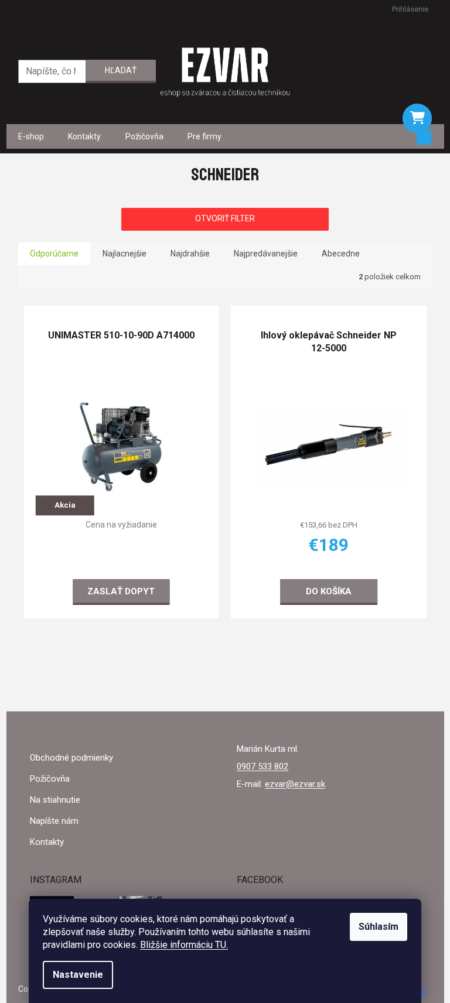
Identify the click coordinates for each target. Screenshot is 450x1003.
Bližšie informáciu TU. (184, 944)
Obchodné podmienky (71, 757)
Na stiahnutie (55, 800)
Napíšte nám (54, 821)
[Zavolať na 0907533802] (24, 9)
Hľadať (121, 70)
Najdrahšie (190, 253)
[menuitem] (31, 136)
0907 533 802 (262, 766)
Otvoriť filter (225, 218)
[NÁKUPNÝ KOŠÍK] (417, 118)
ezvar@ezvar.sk (295, 784)
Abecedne (341, 253)
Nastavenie (78, 974)
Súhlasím (378, 926)
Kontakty (47, 842)
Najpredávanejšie (266, 253)
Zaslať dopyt (121, 591)
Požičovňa (50, 778)
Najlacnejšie (124, 253)
